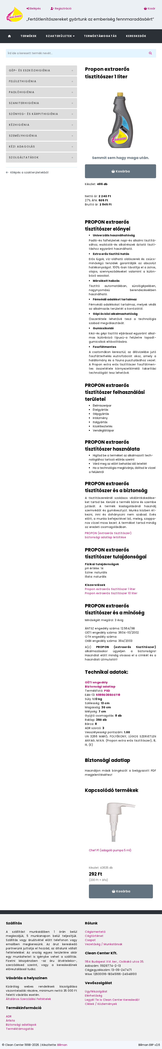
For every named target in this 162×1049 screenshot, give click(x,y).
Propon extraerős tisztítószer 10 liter (111, 593)
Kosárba (122, 171)
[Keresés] (151, 53)
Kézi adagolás (22, 147)
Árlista (10, 1021)
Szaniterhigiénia (24, 103)
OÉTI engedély (96, 682)
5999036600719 (108, 695)
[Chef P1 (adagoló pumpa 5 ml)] (121, 824)
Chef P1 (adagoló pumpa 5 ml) (110, 850)
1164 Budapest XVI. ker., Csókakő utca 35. (114, 962)
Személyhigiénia (23, 136)
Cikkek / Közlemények (101, 1004)
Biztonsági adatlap (100, 687)
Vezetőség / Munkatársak (103, 944)
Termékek (29, 36)
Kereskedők (136, 36)
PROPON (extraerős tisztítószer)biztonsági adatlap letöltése (108, 535)
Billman (62, 1045)
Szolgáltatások (24, 157)
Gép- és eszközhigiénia (29, 70)
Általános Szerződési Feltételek (28, 999)
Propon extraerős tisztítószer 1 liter (110, 589)
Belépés (35, 8)
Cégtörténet (94, 936)
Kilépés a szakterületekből (29, 172)
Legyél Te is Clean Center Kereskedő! (112, 1000)
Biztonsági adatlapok (21, 1025)
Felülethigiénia (22, 81)
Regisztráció (63, 8)
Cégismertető (95, 932)
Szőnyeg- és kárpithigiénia (33, 114)
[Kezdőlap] (9, 36)
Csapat (90, 940)
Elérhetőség (93, 996)
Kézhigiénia (19, 125)
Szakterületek (59, 36)
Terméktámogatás (100, 36)
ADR (9, 1016)
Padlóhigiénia (22, 92)
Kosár (151, 8)
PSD (107, 691)
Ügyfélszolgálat (96, 991)
